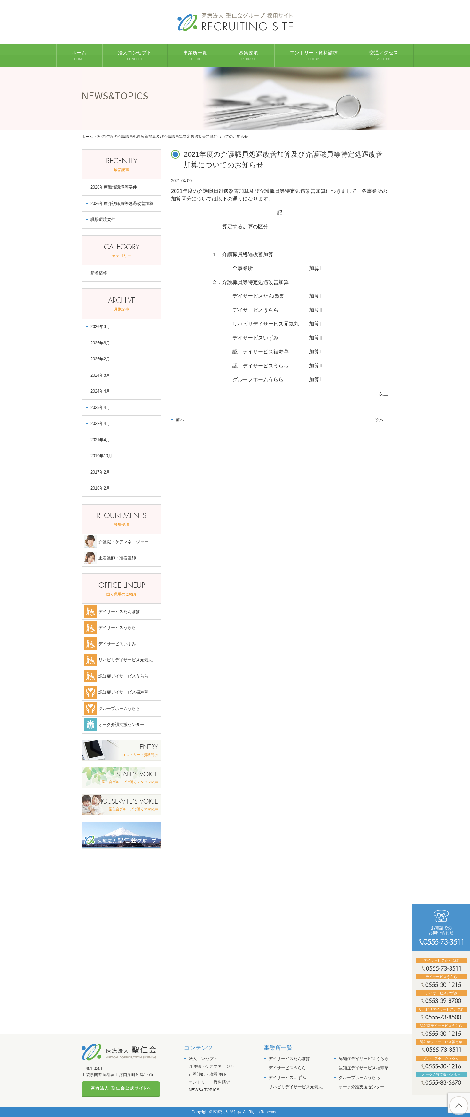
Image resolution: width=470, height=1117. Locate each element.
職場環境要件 (102, 219)
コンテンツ (198, 1048)
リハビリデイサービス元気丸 (125, 659)
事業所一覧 (278, 1048)
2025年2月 (100, 359)
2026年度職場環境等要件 (113, 187)
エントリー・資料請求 (209, 1082)
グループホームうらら (119, 708)
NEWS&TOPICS (204, 1090)
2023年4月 (100, 407)
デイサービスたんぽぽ (119, 611)
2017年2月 (100, 472)
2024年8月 (100, 375)
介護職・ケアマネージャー (214, 1066)
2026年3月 (100, 326)
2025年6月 (100, 343)
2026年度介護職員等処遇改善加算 (121, 203)
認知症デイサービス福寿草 (123, 692)
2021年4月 (100, 439)
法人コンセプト (203, 1058)
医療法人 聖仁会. (227, 1112)
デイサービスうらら (117, 627)
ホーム (87, 136)
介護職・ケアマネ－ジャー (123, 541)
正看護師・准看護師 (117, 557)
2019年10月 (101, 455)
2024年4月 (100, 391)
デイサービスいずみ (117, 643)
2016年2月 (100, 488)
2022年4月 (100, 423)
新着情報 (98, 273)
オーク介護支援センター (121, 724)
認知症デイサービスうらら (123, 676)
